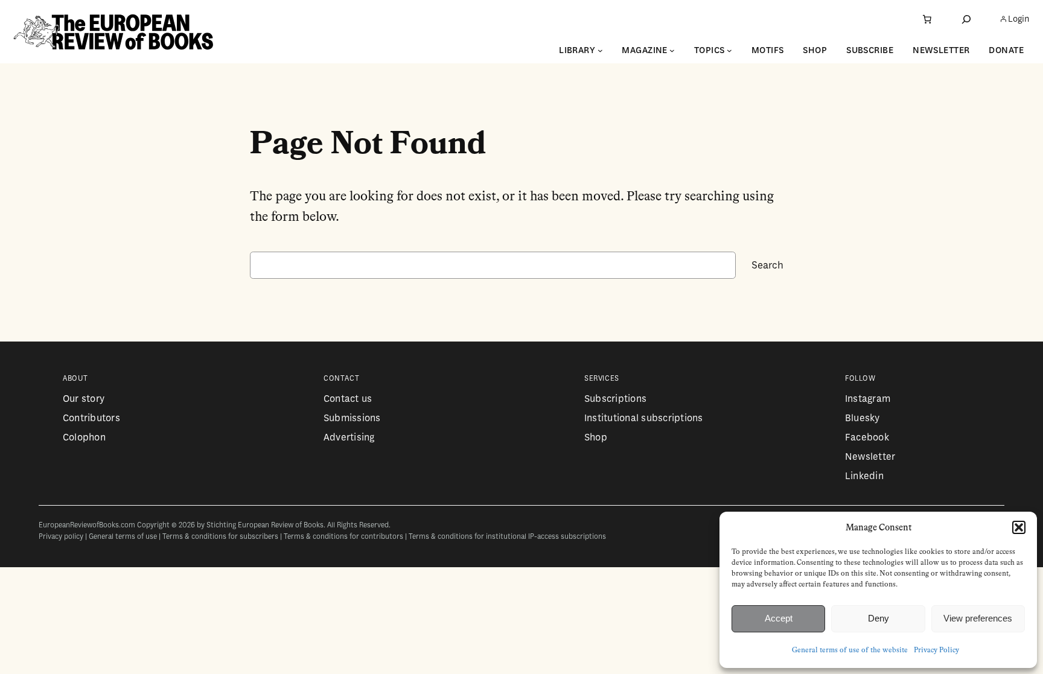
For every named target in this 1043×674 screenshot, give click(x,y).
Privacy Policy (936, 650)
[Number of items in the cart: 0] (927, 19)
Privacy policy (61, 536)
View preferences (977, 618)
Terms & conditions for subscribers (220, 536)
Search (767, 265)
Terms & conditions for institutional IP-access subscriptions (507, 536)
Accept (779, 618)
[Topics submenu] (729, 50)
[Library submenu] (600, 50)
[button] (1019, 527)
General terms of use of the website (850, 650)
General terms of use (123, 536)
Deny (878, 618)
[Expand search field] (966, 19)
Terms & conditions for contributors (343, 536)
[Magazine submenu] (672, 50)
